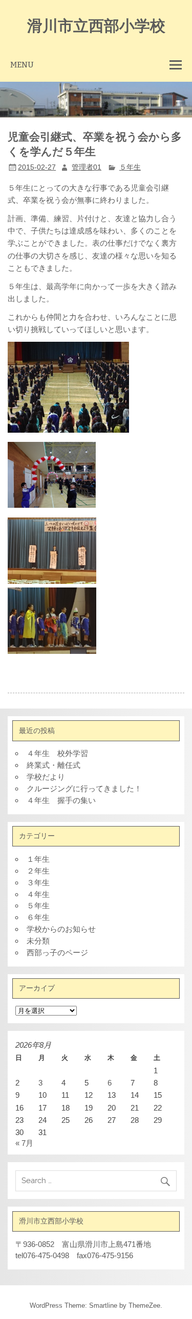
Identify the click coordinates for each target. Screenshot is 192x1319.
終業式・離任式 (53, 765)
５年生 (130, 167)
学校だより (46, 776)
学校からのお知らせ (61, 929)
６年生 (38, 917)
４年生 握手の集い (61, 800)
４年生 (38, 894)
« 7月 (24, 1143)
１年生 (38, 859)
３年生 (38, 882)
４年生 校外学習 (57, 753)
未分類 (38, 940)
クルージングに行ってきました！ (84, 788)
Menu (22, 64)
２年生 (38, 870)
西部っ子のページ (57, 952)
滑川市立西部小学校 (96, 24)
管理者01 (86, 167)
